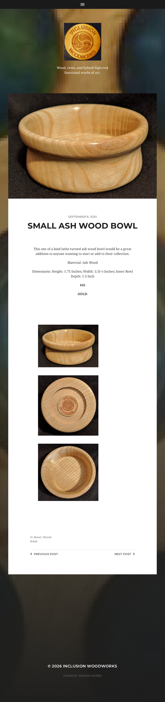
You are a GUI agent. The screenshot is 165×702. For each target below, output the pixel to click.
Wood (47, 537)
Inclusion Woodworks (90, 666)
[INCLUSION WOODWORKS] (82, 42)
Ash (35, 541)
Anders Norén (90, 675)
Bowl (37, 537)
